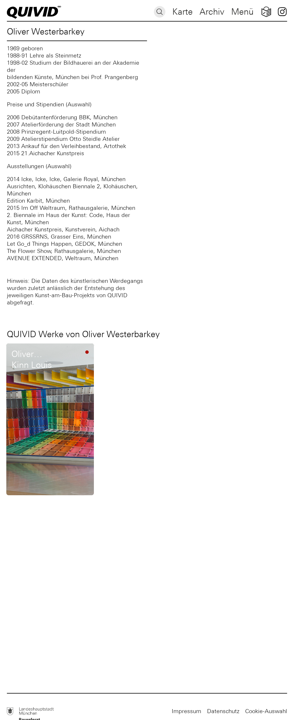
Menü (242, 12)
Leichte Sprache (266, 11)
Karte (182, 12)
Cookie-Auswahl (266, 711)
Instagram (282, 12)
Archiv (212, 12)
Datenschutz (223, 711)
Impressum (186, 711)
